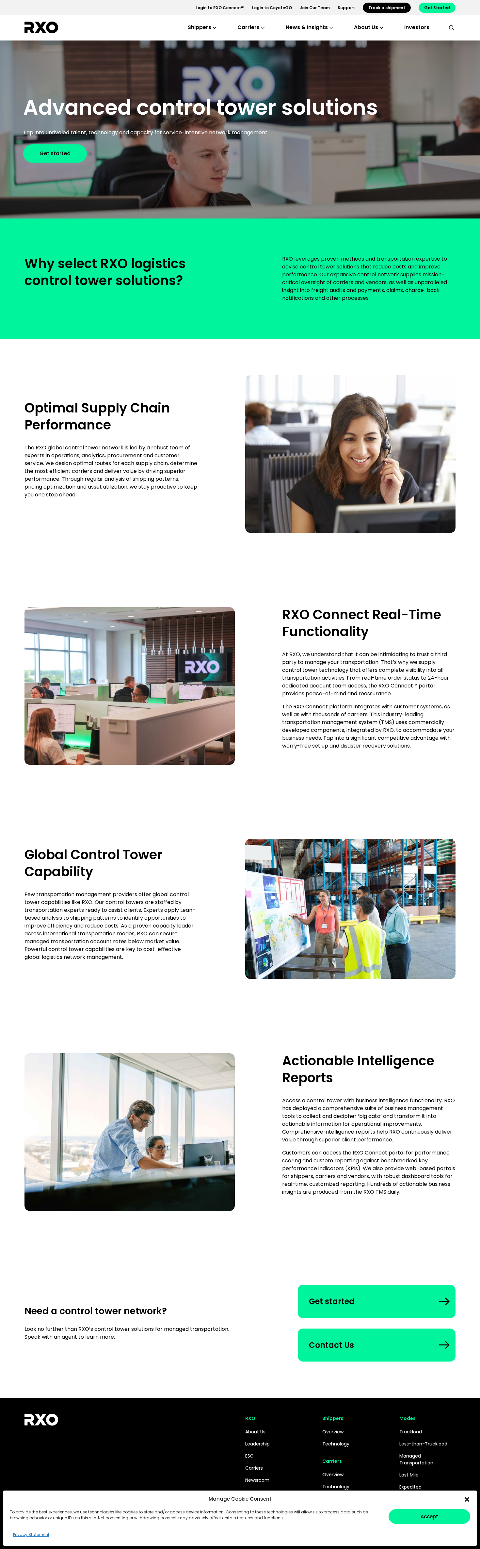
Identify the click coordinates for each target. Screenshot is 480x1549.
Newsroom (257, 1480)
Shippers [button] (199, 27)
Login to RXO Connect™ (220, 7)
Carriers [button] (248, 27)
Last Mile (409, 1475)
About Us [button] (366, 27)
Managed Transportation (416, 1459)
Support (346, 7)
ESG (249, 1456)
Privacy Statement (31, 1534)
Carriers (254, 1468)
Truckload (410, 1431)
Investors (416, 27)
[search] (452, 27)
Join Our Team (315, 7)
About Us (255, 1431)
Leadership (257, 1444)
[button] (467, 1499)
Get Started (437, 7)
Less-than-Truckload (423, 1444)
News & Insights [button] (307, 27)
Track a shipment (386, 7)
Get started (55, 153)
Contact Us (331, 1345)
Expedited (410, 1487)
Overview (333, 1431)
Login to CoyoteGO (272, 7)
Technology (335, 1444)
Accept (429, 1516)
